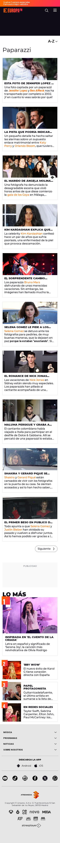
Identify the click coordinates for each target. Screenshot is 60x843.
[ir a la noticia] (30, 69)
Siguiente (44, 548)
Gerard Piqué (27, 477)
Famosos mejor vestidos (15, 4)
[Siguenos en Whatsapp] (55, 779)
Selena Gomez (14, 331)
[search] (46, 10)
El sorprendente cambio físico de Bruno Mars (24, 280)
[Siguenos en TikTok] (15, 779)
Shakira (9, 477)
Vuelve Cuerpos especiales (16, 2)
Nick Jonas (37, 380)
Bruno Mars (32, 282)
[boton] (43, 732)
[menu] (55, 9)
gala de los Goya (18, 194)
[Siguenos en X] (45, 779)
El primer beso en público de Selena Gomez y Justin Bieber (28, 524)
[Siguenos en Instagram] (25, 779)
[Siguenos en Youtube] (5, 779)
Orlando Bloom (25, 146)
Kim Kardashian (32, 233)
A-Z (52, 41)
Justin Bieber (13, 529)
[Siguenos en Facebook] (35, 779)
